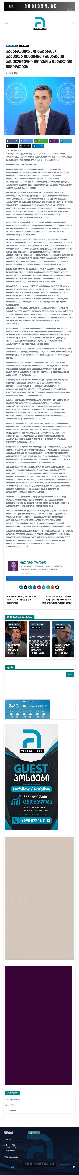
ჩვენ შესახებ (10, 1110)
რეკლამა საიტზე (12, 1099)
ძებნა (10, 667)
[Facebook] (8, 579)
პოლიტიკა (24, 46)
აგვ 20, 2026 (39, 653)
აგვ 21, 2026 (15, 653)
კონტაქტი (9, 1105)
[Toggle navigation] (6, 23)
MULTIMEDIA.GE (12, 46)
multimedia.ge (25, 573)
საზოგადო (13, 627)
